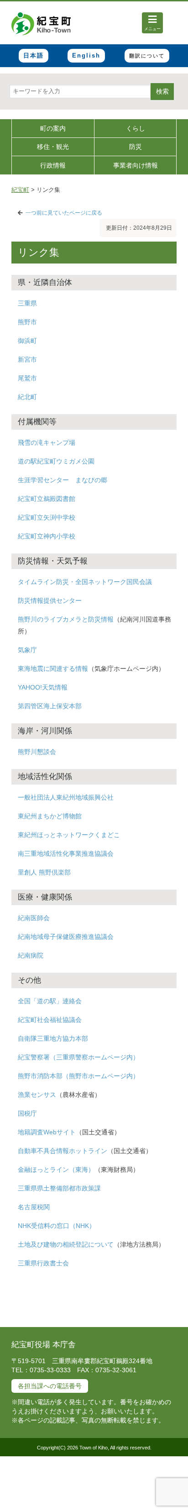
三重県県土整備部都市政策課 (59, 1188)
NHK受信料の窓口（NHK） (56, 1225)
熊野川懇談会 (37, 751)
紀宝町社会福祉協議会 (50, 1019)
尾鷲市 (27, 378)
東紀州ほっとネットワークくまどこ (69, 834)
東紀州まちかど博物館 (50, 816)
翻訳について (147, 55)
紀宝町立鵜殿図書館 (46, 498)
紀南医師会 (34, 918)
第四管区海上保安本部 (50, 706)
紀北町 (27, 396)
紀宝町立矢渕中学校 (46, 517)
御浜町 (27, 340)
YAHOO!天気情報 (43, 687)
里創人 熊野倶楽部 (44, 872)
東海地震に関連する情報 (53, 668)
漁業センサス (37, 1094)
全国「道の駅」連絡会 (50, 1001)
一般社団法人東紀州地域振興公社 (66, 797)
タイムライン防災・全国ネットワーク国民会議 (85, 581)
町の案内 (53, 128)
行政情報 (53, 165)
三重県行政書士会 (43, 1263)
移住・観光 (53, 146)
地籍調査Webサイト (47, 1132)
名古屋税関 (34, 1207)
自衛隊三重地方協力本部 (53, 1038)
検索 (162, 91)
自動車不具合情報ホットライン (62, 1150)
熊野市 (27, 322)
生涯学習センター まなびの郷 (62, 480)
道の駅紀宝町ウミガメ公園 (56, 461)
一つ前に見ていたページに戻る (64, 213)
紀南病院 (30, 955)
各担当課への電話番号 (50, 1386)
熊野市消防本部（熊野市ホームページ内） (78, 1076)
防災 (135, 146)
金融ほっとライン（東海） (56, 1169)
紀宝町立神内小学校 (46, 536)
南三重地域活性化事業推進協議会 (66, 853)
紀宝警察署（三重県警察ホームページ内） (78, 1057)
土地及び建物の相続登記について (66, 1244)
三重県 (27, 303)
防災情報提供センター (50, 600)
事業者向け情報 (135, 165)
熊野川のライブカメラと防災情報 (66, 619)
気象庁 (27, 649)
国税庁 (27, 1113)
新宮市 (27, 359)
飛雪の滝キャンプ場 (46, 442)
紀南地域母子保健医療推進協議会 (66, 936)
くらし (135, 128)
